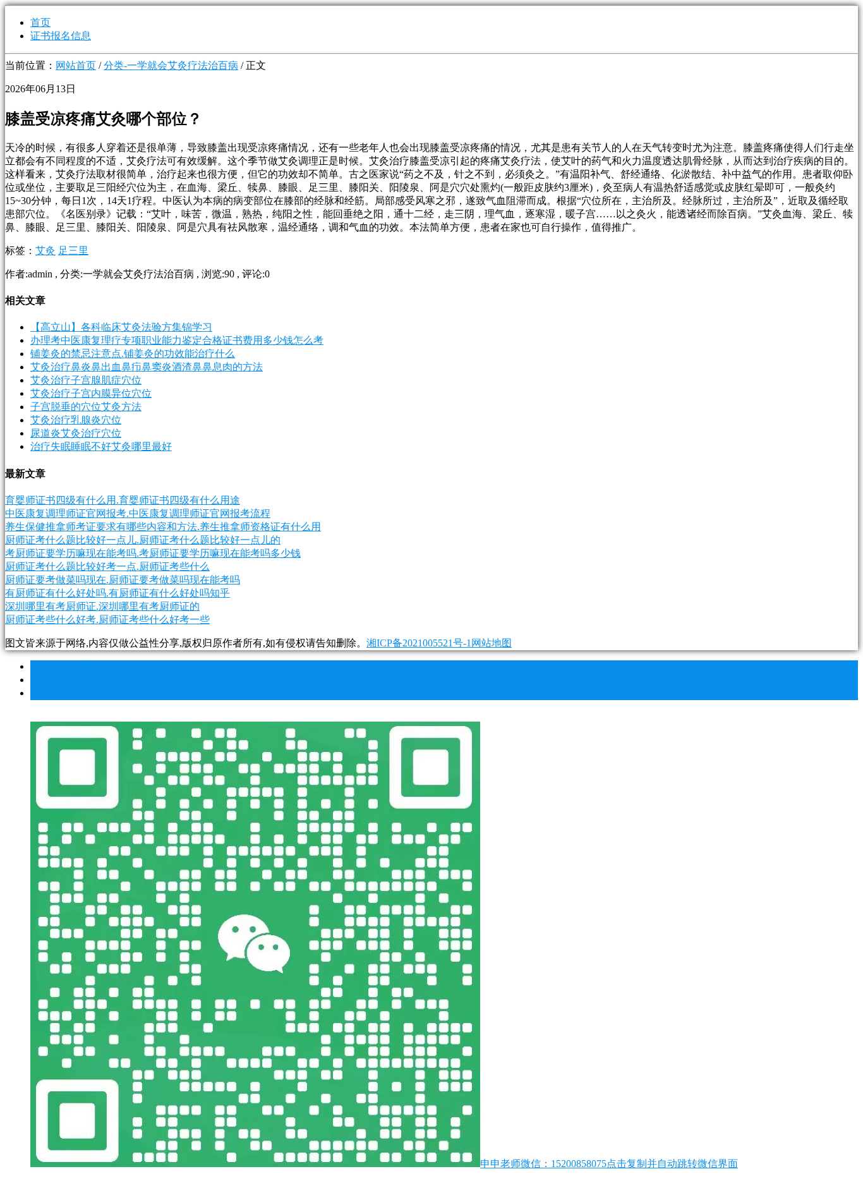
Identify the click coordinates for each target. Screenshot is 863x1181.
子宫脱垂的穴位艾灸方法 (86, 406)
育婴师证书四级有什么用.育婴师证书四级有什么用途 (122, 500)
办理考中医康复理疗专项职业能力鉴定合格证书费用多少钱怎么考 (176, 340)
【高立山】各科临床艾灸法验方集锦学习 (121, 327)
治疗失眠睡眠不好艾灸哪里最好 (101, 446)
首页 (40, 22)
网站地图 (491, 643)
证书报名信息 (60, 35)
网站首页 (76, 65)
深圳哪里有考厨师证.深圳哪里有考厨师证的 (102, 606)
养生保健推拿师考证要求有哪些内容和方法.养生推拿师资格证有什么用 (163, 526)
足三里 (73, 250)
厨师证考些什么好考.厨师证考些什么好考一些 (107, 619)
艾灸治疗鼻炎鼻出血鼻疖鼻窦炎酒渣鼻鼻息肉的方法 (146, 366)
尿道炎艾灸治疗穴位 (75, 433)
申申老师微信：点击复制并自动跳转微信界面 (609, 1163)
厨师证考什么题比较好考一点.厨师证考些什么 (107, 566)
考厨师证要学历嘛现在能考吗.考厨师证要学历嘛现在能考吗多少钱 (153, 553)
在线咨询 (54, 679)
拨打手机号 (59, 666)
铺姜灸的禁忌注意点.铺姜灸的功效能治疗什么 (132, 353)
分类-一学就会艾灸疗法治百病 (171, 65)
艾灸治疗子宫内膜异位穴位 (91, 393)
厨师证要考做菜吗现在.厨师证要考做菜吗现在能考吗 (122, 579)
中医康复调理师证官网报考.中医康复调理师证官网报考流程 (137, 513)
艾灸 (45, 250)
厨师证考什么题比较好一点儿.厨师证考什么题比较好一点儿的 (143, 540)
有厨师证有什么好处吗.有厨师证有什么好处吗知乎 (117, 593)
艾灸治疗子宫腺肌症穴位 (86, 380)
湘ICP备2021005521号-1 (418, 643)
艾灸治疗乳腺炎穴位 (75, 420)
